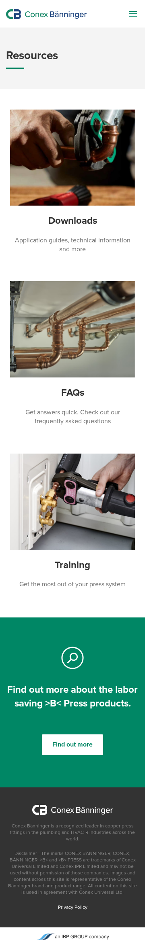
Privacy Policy (72, 907)
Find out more (72, 744)
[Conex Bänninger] (46, 13)
